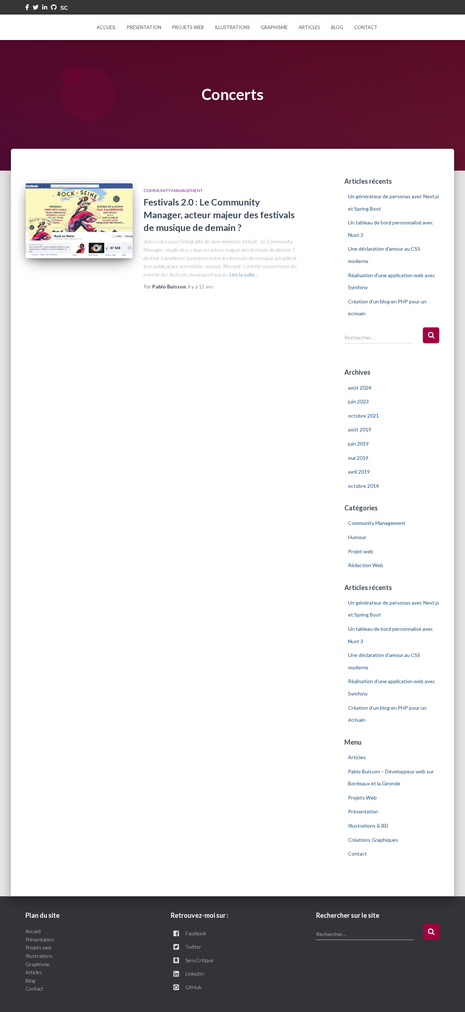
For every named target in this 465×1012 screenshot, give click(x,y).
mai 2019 (358, 458)
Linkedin (44, 8)
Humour (357, 537)
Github (54, 8)
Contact (365, 27)
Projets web (38, 947)
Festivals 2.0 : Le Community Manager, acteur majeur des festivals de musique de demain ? (219, 214)
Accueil (106, 27)
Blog (30, 980)
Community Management (173, 190)
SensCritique (199, 960)
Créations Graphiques (373, 840)
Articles (309, 27)
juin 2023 (358, 401)
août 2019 (359, 429)
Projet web (360, 551)
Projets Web (188, 27)
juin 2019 (358, 444)
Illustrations (232, 27)
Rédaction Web (365, 565)
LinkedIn (194, 974)
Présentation (144, 27)
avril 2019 (359, 472)
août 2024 (359, 388)
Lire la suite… (244, 274)
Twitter (36, 8)
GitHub (193, 987)
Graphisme (274, 27)
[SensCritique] (64, 8)
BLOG (337, 27)
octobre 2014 (363, 486)
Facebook (27, 8)
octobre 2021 (363, 416)
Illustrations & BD (368, 825)
